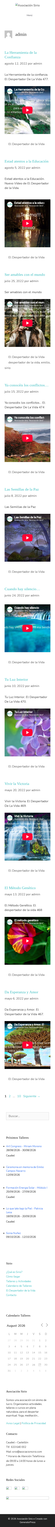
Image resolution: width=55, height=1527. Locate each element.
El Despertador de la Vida (26, 144)
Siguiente (31, 1096)
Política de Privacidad (34, 1423)
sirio (8, 368)
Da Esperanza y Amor (21, 992)
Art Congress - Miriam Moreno (24, 1146)
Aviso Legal (13, 1423)
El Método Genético (20, 888)
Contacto (11, 1295)
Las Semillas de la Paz (22, 489)
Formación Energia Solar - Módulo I (26, 1188)
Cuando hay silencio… (22, 589)
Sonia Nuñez (13, 1233)
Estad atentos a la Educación (27, 161)
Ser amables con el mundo (25, 274)
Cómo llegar (13, 1276)
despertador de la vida (24, 362)
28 (33, 1365)
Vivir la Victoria (17, 784)
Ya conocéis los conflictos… (27, 385)
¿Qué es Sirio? (14, 1272)
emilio (45, 362)
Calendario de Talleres (19, 1286)
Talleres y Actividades (18, 1281)
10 (19, 1096)
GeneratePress (27, 1522)
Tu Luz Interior (16, 679)
